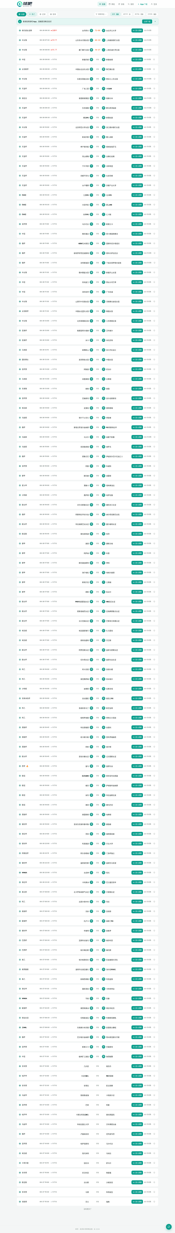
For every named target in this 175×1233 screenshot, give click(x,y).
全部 (115, 14)
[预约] (154, 59)
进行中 (126, 14)
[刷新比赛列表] (169, 1227)
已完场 (152, 14)
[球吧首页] (25, 4)
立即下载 (147, 21)
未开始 (139, 14)
